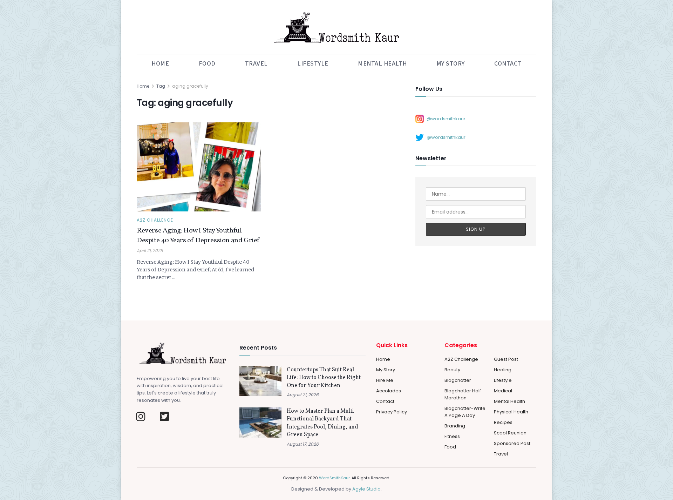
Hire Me (384, 380)
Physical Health (511, 411)
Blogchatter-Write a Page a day (464, 412)
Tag (160, 86)
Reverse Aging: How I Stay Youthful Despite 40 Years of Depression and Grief (198, 235)
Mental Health (382, 63)
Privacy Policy (391, 411)
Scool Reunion (510, 433)
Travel (256, 63)
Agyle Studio (366, 489)
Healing (502, 369)
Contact (508, 63)
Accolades (388, 390)
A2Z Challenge (155, 220)
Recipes (503, 422)
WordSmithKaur (334, 478)
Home (160, 63)
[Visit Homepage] (336, 27)
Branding (454, 426)
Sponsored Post (512, 443)
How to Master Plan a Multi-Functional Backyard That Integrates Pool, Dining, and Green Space (322, 423)
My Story (450, 63)
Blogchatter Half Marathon (462, 394)
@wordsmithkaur (446, 118)
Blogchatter (457, 380)
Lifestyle (312, 63)
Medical (503, 390)
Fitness (452, 436)
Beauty (452, 369)
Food (207, 63)
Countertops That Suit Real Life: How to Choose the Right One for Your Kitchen (324, 378)
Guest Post (506, 359)
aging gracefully (190, 86)
